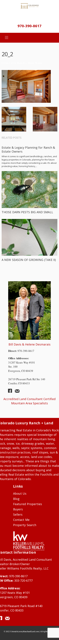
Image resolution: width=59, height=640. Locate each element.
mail (17, 392)
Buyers (18, 509)
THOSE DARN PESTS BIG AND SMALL (27, 212)
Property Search (24, 525)
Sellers (17, 514)
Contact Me (21, 520)
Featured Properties (27, 504)
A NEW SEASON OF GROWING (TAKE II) (29, 260)
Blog (16, 499)
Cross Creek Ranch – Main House (22, 63)
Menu (6, 38)
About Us (20, 493)
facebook (11, 392)
